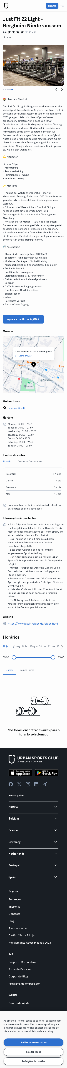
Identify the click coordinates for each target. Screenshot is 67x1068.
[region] (33, 1039)
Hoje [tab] (5, 646)
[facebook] (11, 784)
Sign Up (52, 5)
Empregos (15, 899)
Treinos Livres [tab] (26, 670)
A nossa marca (18, 928)
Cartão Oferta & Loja (21, 935)
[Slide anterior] (56, 89)
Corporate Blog (18, 976)
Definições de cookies (33, 1061)
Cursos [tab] (9, 670)
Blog (11, 921)
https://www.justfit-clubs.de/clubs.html (33, 623)
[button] (33, 807)
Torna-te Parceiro (20, 969)
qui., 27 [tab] (47, 646)
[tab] (3, 89)
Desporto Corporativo (22, 962)
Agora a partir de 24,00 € (23, 319)
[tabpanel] (33, 708)
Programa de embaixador (24, 983)
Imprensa (14, 906)
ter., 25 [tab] (29, 646)
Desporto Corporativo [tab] (30, 461)
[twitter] (19, 784)
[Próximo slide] (62, 89)
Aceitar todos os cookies (34, 1042)
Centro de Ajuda (19, 1003)
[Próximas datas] (62, 646)
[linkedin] (36, 784)
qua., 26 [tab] (37, 646)
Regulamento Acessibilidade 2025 (30, 942)
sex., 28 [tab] (55, 646)
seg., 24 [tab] (20, 646)
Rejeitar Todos (33, 1051)
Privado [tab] (7, 461)
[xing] (45, 784)
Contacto (14, 914)
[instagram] (28, 784)
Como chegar (25, 355)
